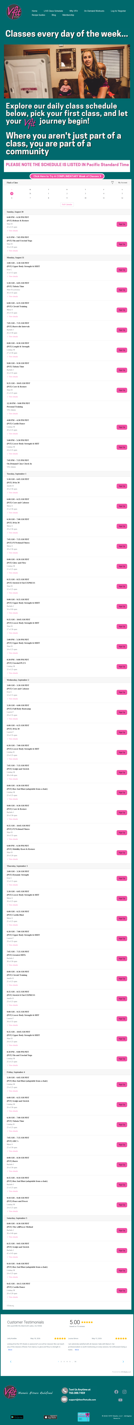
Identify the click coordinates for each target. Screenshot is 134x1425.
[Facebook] (116, 1392)
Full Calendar (67, 204)
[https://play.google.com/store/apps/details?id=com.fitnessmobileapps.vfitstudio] (17, 1417)
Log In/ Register (118, 11)
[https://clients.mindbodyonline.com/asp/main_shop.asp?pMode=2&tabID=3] (83, 1417)
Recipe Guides (38, 15)
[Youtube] (120, 1400)
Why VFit (73, 11)
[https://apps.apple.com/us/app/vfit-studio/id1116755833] (50, 1417)
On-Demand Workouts (94, 11)
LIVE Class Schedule (53, 11)
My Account (122, 183)
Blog (54, 15)
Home (34, 11)
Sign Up (122, 224)
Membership (68, 15)
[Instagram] (124, 1392)
